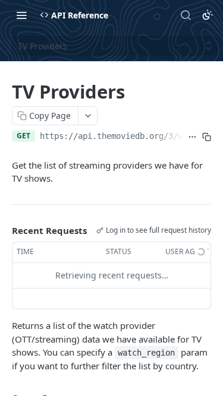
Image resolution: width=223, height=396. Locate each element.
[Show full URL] (192, 137)
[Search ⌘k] (185, 14)
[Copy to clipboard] (206, 137)
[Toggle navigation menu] (21, 14)
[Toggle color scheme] (207, 14)
